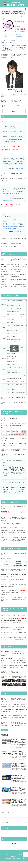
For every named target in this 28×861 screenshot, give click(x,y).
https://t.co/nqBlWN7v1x (8, 226)
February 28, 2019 (14, 141)
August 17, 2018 (19, 168)
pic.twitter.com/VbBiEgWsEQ (10, 195)
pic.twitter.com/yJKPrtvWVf (9, 228)
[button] (25, 822)
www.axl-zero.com (18, 36)
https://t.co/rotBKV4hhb (16, 136)
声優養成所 (9, 42)
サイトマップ (14, 856)
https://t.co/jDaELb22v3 (13, 193)
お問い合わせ (21, 854)
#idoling (22, 226)
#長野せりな (17, 226)
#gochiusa (5, 193)
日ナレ (24, 284)
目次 (13, 111)
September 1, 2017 (7, 200)
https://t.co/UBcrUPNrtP (8, 164)
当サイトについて (7, 854)
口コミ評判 (5, 730)
